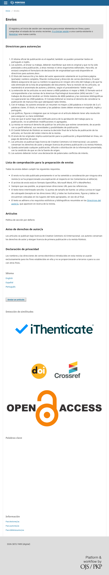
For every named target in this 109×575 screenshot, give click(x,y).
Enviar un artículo (16, 299)
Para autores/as (12, 525)
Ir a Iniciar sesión (60, 31)
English (9, 278)
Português (10, 286)
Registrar (13, 34)
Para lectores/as (12, 521)
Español (9, 282)
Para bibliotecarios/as (15, 530)
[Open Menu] (6, 3)
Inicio (8, 11)
